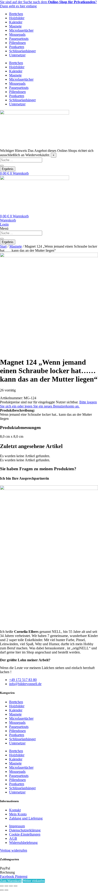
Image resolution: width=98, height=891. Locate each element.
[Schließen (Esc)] (15, 886)
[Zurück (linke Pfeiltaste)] (2, 890)
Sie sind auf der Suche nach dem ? (48, 2)
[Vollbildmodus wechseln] (6, 886)
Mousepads (17, 34)
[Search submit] (2, 165)
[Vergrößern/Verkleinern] (2, 886)
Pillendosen (17, 43)
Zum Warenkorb (10, 881)
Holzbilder (16, 18)
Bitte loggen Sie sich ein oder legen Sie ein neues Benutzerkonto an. (48, 404)
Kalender (15, 22)
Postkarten (16, 47)
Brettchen (16, 14)
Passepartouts (18, 39)
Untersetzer (17, 55)
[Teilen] (11, 886)
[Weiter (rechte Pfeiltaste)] (6, 890)
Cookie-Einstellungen (24, 834)
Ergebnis (7, 169)
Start (3, 246)
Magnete (15, 26)
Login (4, 224)
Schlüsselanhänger (22, 51)
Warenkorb (8, 220)
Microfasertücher (21, 30)
